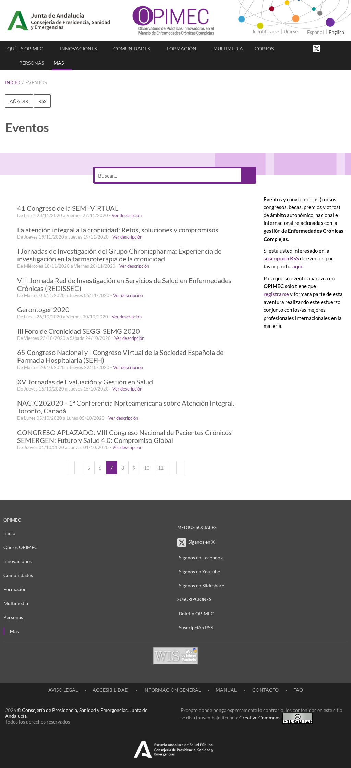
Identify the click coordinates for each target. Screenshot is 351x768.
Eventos (36, 82)
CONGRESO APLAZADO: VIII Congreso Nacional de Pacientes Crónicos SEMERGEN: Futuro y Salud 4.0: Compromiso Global (124, 436)
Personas (31, 63)
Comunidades (131, 48)
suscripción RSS (281, 258)
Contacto (265, 690)
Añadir (19, 101)
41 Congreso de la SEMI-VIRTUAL (67, 208)
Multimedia (228, 48)
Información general (172, 690)
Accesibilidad (111, 690)
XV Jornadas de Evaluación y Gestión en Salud (85, 382)
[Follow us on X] (317, 48)
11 (161, 468)
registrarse (276, 294)
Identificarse (266, 31)
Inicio (12, 82)
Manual (226, 690)
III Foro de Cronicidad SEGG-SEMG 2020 (78, 331)
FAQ (298, 690)
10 (146, 468)
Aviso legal (63, 690)
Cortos (264, 48)
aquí (297, 266)
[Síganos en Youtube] (335, 48)
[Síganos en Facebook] (328, 48)
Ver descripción (127, 215)
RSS (42, 101)
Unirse (290, 31)
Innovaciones (78, 48)
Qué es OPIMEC (25, 48)
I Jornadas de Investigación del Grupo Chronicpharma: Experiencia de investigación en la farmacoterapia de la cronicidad (119, 255)
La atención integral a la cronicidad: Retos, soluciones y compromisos (117, 230)
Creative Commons (259, 717)
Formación (181, 48)
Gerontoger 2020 (43, 309)
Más (58, 63)
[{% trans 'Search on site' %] (342, 48)
